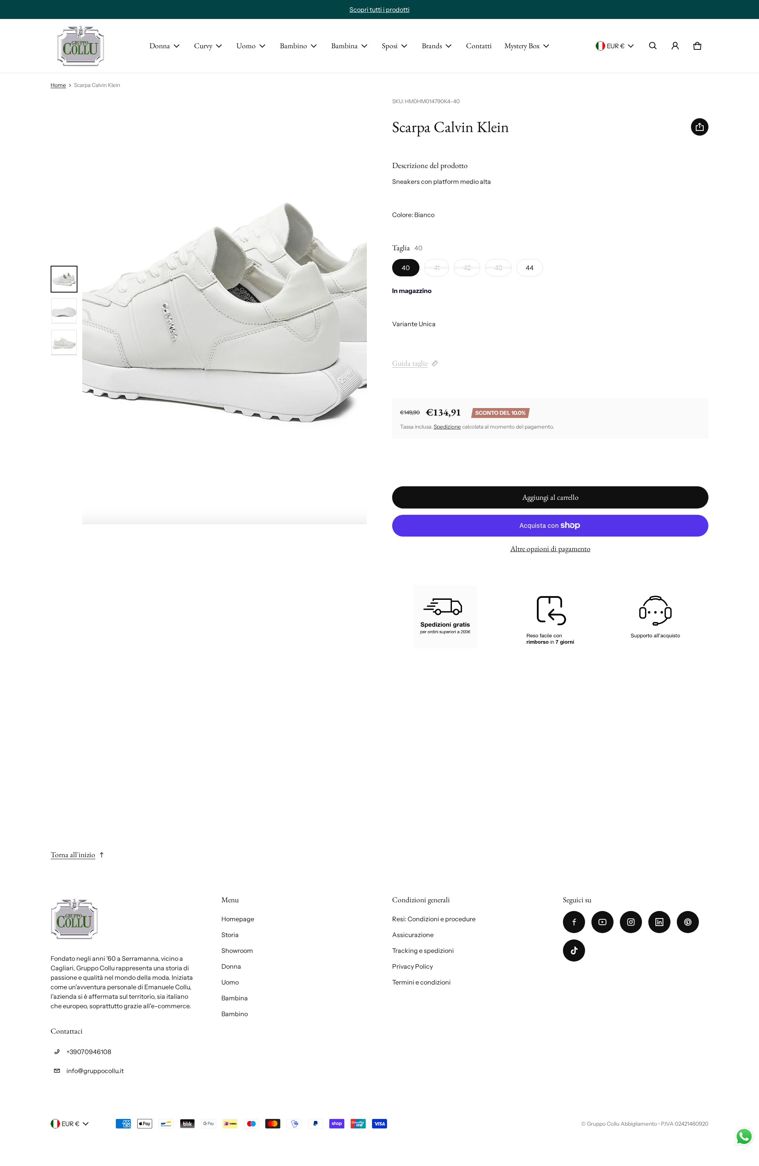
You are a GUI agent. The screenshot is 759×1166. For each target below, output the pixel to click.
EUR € (616, 46)
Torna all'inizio (73, 855)
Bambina (344, 46)
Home (58, 85)
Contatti (479, 46)
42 (467, 268)
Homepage (237, 919)
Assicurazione (413, 935)
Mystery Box (522, 46)
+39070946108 (88, 1052)
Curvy (203, 46)
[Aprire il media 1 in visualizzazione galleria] (64, 279)
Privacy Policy (412, 966)
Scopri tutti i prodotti (379, 9)
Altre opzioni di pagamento (550, 549)
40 (406, 268)
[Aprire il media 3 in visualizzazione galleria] (64, 342)
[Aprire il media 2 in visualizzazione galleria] (64, 310)
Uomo (246, 46)
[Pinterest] (688, 922)
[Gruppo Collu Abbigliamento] (80, 45)
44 (530, 268)
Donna (159, 46)
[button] (653, 46)
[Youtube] (602, 922)
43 (498, 268)
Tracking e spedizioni (423, 950)
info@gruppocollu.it (95, 1071)
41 (437, 268)
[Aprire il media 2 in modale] (224, 310)
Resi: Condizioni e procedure (434, 919)
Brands (432, 46)
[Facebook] (574, 922)
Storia (230, 935)
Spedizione (447, 426)
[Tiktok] (574, 950)
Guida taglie (410, 363)
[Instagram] (631, 922)
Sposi (390, 46)
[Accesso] (675, 46)
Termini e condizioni (421, 982)
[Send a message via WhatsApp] (744, 1136)
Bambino (293, 46)
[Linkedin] (659, 922)
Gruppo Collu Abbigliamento (622, 1124)
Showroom (237, 950)
